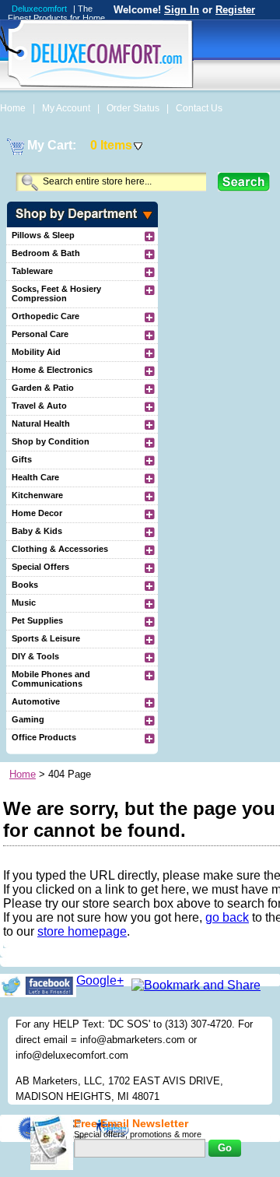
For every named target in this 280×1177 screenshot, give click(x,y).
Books (25, 584)
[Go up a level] (148, 235)
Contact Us (199, 108)
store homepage (82, 931)
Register (235, 10)
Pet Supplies (37, 620)
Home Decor (37, 513)
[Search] (244, 181)
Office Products (44, 737)
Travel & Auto (39, 405)
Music (24, 602)
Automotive (36, 701)
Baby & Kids (37, 531)
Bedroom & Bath (46, 253)
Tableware (32, 271)
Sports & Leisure (46, 638)
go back (227, 917)
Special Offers (40, 566)
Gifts (22, 459)
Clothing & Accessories (60, 548)
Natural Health (41, 423)
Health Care (35, 477)
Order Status (134, 108)
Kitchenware (37, 495)
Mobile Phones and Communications (51, 678)
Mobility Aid (36, 352)
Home (14, 108)
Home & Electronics (52, 369)
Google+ (100, 980)
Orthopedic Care (45, 316)
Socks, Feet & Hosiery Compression (56, 293)
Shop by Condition (50, 441)
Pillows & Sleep (43, 235)
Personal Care (40, 334)
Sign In (181, 10)
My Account (67, 108)
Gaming (28, 719)
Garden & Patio (43, 387)
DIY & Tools (35, 656)
